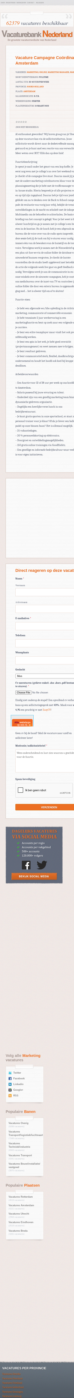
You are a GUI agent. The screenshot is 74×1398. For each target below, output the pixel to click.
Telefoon (20, 635)
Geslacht (20, 669)
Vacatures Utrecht (19, 1213)
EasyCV (47, 709)
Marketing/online (37, 72)
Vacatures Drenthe (11, 1374)
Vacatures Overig (18, 1123)
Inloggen (40, 3)
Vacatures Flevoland (12, 1378)
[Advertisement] (37, 928)
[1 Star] (17, 122)
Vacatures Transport (20, 1155)
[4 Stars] (23, 122)
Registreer (11, 3)
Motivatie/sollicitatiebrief (31, 745)
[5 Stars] (26, 122)
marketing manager (58, 72)
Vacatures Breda (18, 1231)
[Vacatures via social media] (34, 882)
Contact (30, 3)
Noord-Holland (35, 86)
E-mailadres (23, 618)
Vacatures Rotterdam (21, 1197)
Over (3, 3)
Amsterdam (29, 91)
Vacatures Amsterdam (21, 1205)
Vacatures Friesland (12, 1382)
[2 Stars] (19, 122)
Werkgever (21, 3)
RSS (15, 1095)
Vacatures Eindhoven (21, 1222)
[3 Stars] (21, 122)
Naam (19, 578)
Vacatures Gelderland (13, 1387)
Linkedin (18, 1084)
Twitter (17, 1073)
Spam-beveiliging (25, 779)
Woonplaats (22, 652)
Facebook (19, 1078)
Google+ (18, 1090)
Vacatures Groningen (12, 1391)
